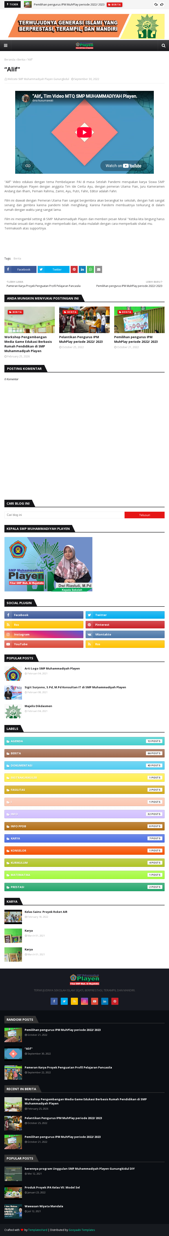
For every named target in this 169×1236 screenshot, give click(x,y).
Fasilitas (81, 790)
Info (81, 814)
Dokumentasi (81, 765)
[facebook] (43, 615)
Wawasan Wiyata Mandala (44, 1206)
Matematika (81, 875)
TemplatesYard (37, 1230)
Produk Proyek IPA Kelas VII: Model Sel (52, 1187)
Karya (81, 838)
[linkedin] (104, 1001)
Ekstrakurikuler (81, 778)
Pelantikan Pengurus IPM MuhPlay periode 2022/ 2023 (81, 339)
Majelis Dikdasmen (38, 706)
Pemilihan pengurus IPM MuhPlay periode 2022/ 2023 (69, 4)
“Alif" (29, 1049)
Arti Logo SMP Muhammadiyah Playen (52, 668)
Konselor (81, 851)
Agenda (81, 741)
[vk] (125, 634)
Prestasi (81, 887)
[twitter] (125, 615)
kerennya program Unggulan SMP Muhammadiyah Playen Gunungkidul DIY (80, 1169)
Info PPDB (81, 826)
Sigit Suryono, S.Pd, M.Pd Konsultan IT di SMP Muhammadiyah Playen (75, 687)
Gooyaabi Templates (82, 1230)
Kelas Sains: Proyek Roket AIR (46, 912)
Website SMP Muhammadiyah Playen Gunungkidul (38, 79)
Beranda (9, 59)
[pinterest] (125, 624)
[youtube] (43, 644)
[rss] (43, 624)
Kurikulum (81, 863)
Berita (21, 59)
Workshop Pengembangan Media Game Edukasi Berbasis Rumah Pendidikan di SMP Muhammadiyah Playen (28, 344)
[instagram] (43, 634)
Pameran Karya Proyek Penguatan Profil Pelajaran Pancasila (68, 1067)
